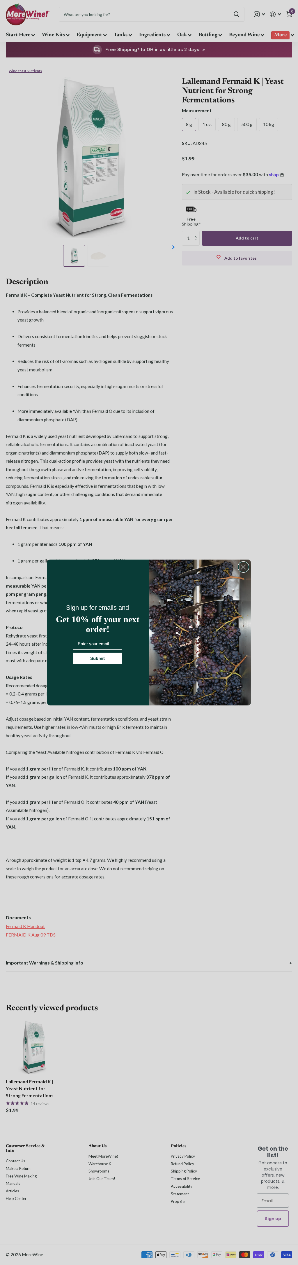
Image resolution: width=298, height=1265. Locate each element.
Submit (97, 658)
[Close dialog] (243, 567)
